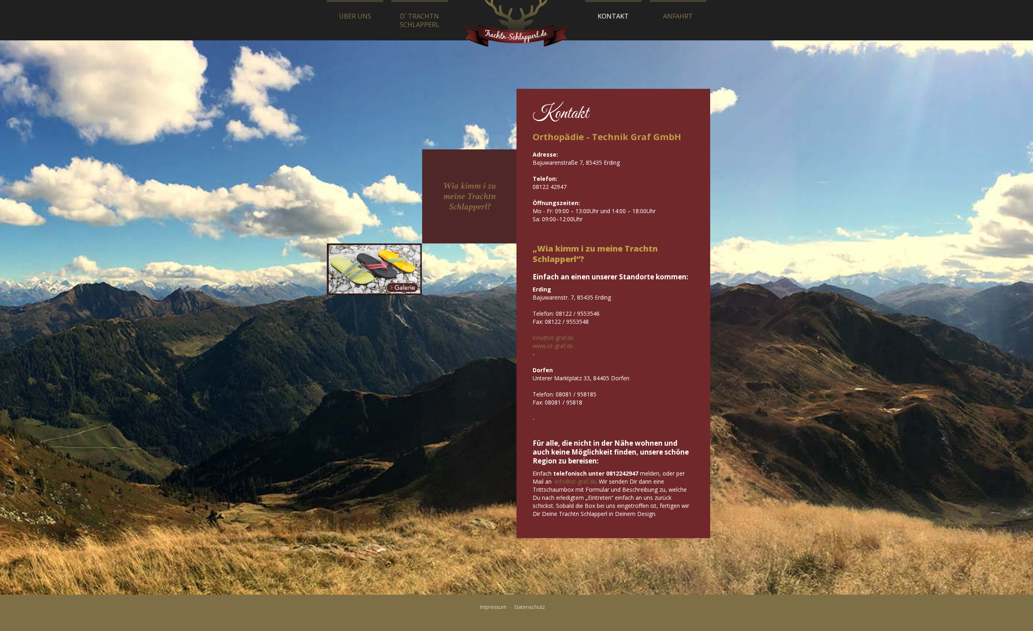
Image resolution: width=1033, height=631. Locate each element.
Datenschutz (529, 606)
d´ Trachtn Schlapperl (419, 20)
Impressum (493, 606)
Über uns (355, 16)
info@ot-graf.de (553, 338)
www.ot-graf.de (553, 346)
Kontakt (613, 16)
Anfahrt (678, 16)
